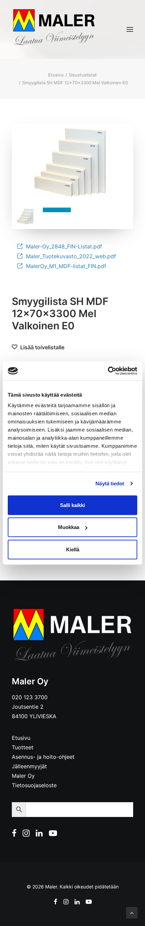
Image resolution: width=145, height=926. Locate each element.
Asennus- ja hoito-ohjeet (43, 756)
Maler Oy (23, 775)
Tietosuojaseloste (34, 785)
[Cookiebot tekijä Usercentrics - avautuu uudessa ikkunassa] (107, 371)
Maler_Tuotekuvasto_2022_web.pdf (71, 256)
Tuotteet (22, 747)
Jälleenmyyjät (29, 766)
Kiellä (72, 549)
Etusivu (56, 75)
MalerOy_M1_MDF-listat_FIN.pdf (66, 266)
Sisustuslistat (83, 75)
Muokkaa (68, 527)
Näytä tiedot (109, 483)
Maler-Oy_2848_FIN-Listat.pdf (64, 246)
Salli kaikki (72, 505)
